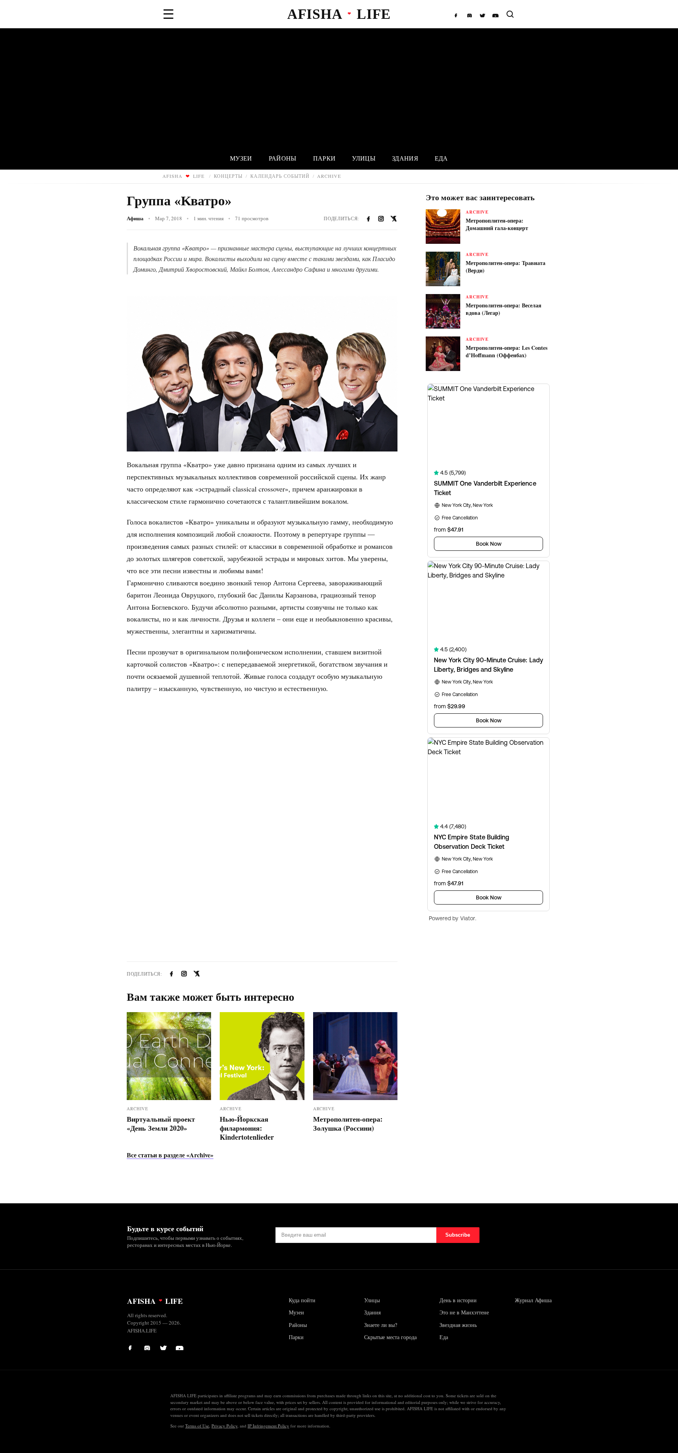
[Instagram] (470, 14)
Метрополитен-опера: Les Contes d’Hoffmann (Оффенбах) (506, 351)
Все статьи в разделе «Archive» (170, 1154)
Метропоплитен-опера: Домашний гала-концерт (497, 224)
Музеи (241, 158)
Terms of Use (197, 1426)
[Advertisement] (339, 87)
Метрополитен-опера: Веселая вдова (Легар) (503, 309)
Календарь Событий (279, 176)
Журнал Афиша (533, 1300)
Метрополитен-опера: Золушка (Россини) (348, 1123)
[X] (483, 14)
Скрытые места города (390, 1337)
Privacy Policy (224, 1426)
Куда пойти (302, 1300)
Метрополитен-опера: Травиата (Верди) (505, 266)
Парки (324, 158)
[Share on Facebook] (368, 219)
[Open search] (510, 14)
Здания (405, 158)
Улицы (363, 158)
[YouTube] (495, 14)
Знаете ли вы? (380, 1325)
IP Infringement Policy (268, 1426)
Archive (329, 176)
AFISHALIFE (183, 176)
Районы (283, 158)
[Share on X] (393, 219)
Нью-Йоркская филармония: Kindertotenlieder (247, 1128)
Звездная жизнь (458, 1325)
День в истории (458, 1300)
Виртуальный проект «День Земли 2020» (161, 1123)
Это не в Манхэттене (464, 1312)
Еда (441, 158)
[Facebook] (457, 14)
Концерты (228, 176)
